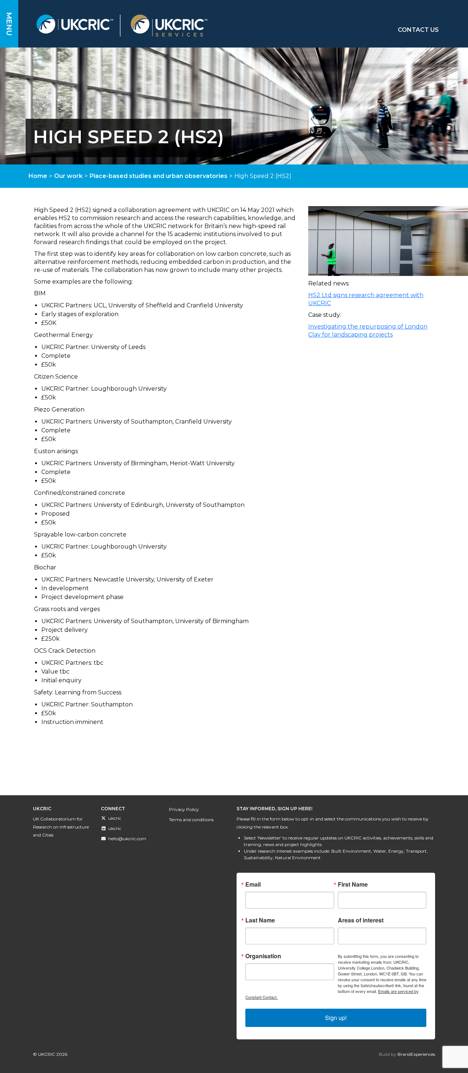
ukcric (114, 818)
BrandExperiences (416, 1054)
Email (253, 884)
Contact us (418, 29)
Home (38, 175)
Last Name (260, 920)
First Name (353, 884)
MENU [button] (9, 24)
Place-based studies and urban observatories (158, 175)
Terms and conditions (191, 819)
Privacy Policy (184, 809)
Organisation (263, 956)
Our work (68, 175)
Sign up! (336, 1017)
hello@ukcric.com (127, 838)
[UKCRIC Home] (168, 26)
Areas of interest (361, 920)
